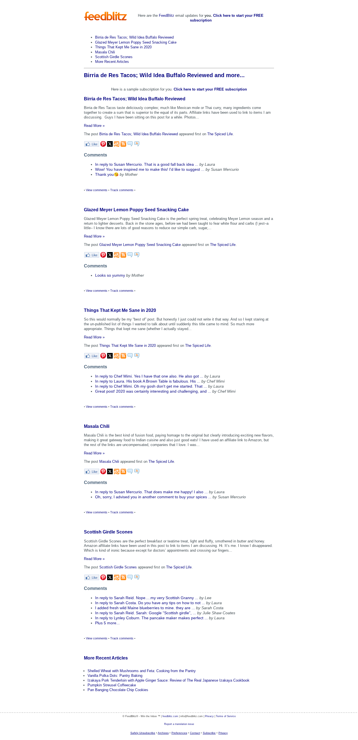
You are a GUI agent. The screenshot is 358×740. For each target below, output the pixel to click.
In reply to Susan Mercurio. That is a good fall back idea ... (146, 164)
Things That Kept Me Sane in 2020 (123, 47)
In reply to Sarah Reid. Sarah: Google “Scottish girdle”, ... (145, 613)
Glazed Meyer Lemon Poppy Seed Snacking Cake (135, 42)
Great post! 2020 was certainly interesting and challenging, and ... (153, 391)
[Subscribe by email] (116, 145)
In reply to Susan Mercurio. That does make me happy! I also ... (151, 492)
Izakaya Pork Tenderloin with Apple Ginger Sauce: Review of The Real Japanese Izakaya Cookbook (168, 680)
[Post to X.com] (110, 145)
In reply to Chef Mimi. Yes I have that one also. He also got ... (149, 376)
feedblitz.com (170, 716)
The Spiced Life (220, 134)
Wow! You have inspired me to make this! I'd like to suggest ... (149, 169)
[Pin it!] (103, 145)
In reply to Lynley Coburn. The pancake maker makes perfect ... (151, 618)
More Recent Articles (112, 62)
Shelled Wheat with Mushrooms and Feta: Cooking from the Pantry (142, 671)
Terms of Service (226, 716)
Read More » (94, 126)
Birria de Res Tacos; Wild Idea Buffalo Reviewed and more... (164, 75)
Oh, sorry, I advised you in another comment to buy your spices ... (153, 497)
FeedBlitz (166, 15)
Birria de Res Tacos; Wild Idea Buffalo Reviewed (134, 37)
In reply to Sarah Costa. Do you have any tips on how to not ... (150, 603)
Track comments (121, 190)
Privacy (209, 716)
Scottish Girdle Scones (114, 57)
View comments (96, 190)
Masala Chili (105, 52)
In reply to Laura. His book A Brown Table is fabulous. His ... (147, 381)
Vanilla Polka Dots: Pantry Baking (115, 675)
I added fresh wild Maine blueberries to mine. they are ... (145, 608)
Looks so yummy (110, 275)
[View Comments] (130, 145)
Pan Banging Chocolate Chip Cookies (118, 690)
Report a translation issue (179, 724)
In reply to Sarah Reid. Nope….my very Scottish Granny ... (146, 598)
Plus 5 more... (107, 623)
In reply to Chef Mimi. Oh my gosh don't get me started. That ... (151, 386)
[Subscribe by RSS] (123, 145)
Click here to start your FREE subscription (210, 89)
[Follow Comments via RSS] (137, 145)
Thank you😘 (107, 174)
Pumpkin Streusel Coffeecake (112, 685)
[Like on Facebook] (91, 145)
